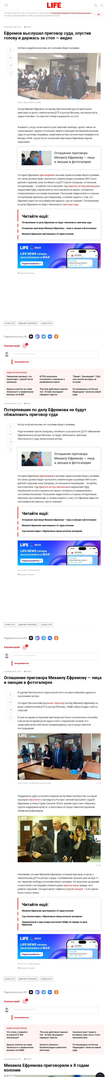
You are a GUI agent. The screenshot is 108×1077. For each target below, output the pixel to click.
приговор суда (70, 204)
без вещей (77, 889)
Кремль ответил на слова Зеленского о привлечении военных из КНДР (20, 392)
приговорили (46, 175)
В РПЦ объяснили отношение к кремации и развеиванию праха (52, 379)
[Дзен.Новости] (31, 336)
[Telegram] (43, 336)
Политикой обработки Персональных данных (71, 13)
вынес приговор (56, 703)
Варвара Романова (27, 273)
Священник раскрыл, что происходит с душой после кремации (20, 379)
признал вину (70, 885)
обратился (34, 799)
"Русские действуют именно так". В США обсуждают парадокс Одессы (54, 392)
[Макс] (37, 336)
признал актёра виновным (83, 186)
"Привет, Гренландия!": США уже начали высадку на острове (86, 379)
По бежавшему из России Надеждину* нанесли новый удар (87, 392)
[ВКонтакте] (50, 336)
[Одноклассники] (56, 336)
